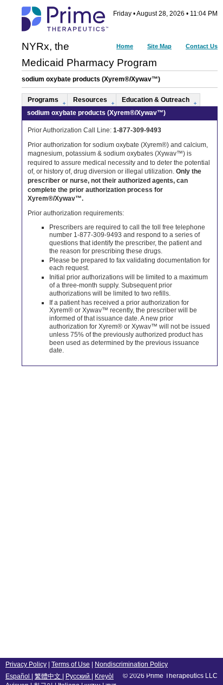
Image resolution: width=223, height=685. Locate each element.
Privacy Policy (26, 664)
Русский (78, 676)
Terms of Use (70, 664)
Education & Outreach (155, 100)
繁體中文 (48, 676)
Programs (43, 100)
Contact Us (202, 46)
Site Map (159, 46)
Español (18, 676)
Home (124, 46)
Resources (90, 100)
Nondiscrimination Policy (131, 664)
